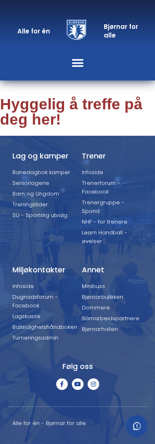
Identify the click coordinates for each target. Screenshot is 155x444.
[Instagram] (93, 384)
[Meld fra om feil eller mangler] (137, 426)
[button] (77, 63)
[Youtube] (77, 384)
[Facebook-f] (62, 384)
